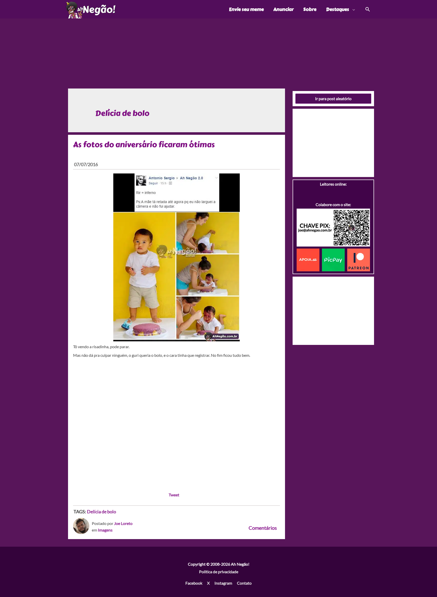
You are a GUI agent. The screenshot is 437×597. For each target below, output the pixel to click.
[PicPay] (334, 259)
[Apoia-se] (309, 259)
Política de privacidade (218, 571)
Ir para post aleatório (333, 98)
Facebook (193, 583)
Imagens (105, 529)
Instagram (223, 583)
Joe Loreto (123, 523)
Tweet (174, 494)
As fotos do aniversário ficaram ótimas (144, 144)
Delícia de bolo (101, 511)
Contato (244, 583)
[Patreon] (358, 259)
